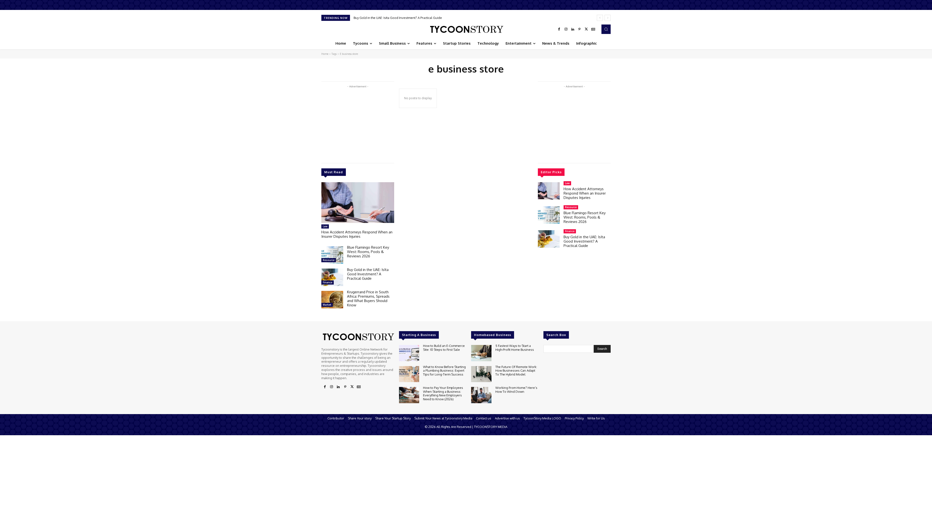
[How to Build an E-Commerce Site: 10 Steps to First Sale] (409, 353)
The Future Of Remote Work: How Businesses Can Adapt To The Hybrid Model (516, 370)
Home (324, 54)
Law (325, 226)
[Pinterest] (579, 29)
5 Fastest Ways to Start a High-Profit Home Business (514, 348)
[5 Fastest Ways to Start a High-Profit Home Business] (481, 353)
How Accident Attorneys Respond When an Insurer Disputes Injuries (356, 234)
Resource (328, 260)
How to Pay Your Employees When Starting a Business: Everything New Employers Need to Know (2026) (443, 393)
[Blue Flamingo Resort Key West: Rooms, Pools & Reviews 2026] (332, 255)
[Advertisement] (357, 123)
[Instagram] (566, 29)
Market (327, 304)
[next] (608, 18)
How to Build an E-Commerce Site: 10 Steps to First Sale (444, 348)
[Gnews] (593, 29)
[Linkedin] (572, 29)
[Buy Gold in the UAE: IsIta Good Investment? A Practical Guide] (332, 277)
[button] (606, 29)
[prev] (600, 18)
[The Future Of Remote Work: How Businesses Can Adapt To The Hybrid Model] (481, 374)
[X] (586, 29)
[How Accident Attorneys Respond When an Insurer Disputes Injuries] (357, 202)
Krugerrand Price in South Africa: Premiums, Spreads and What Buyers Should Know (416, 18)
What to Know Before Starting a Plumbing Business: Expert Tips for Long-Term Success (444, 370)
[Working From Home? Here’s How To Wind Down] (481, 395)
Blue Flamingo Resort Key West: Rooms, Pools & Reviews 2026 (368, 251)
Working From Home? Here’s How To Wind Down (516, 389)
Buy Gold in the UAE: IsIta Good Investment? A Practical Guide (368, 274)
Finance (327, 282)
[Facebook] (559, 29)
